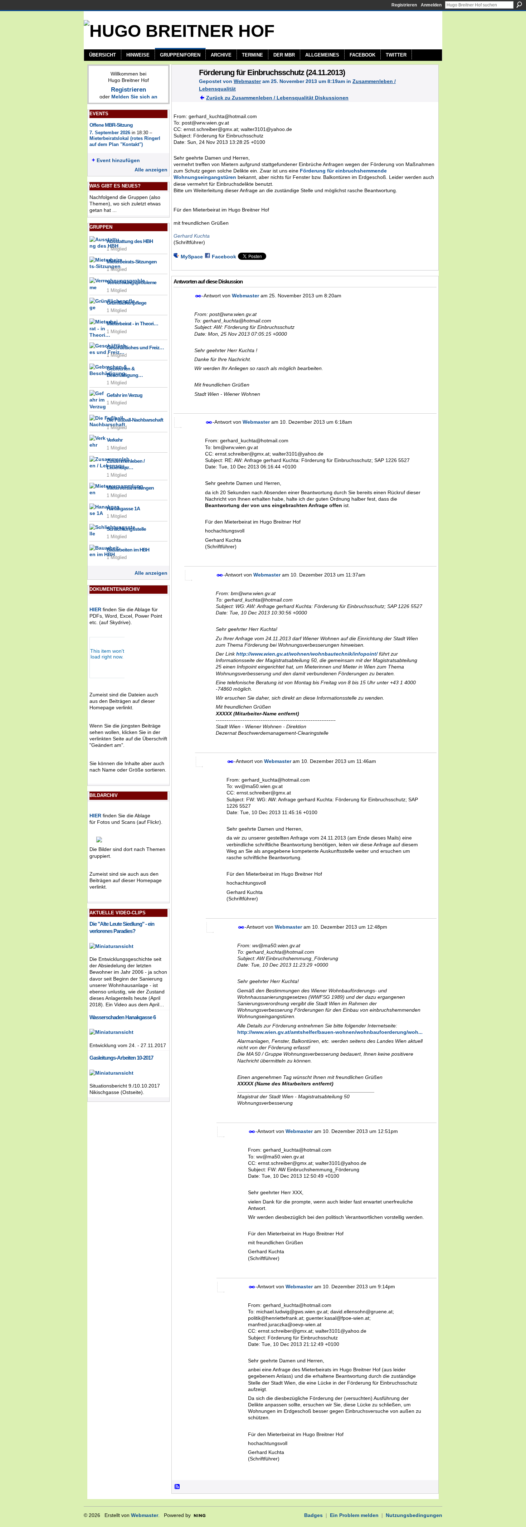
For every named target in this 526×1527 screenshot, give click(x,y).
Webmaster (247, 81)
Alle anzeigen (151, 169)
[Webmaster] (183, 87)
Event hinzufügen (118, 160)
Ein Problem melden (354, 1515)
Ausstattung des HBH (130, 241)
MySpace (192, 256)
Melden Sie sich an (134, 96)
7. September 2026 (109, 132)
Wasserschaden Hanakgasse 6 (122, 1017)
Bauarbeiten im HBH (128, 550)
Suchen (519, 4)
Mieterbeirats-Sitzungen (132, 261)
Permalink (198, 296)
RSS (177, 1487)
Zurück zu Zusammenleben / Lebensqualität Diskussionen (277, 98)
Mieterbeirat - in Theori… (132, 323)
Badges (313, 1515)
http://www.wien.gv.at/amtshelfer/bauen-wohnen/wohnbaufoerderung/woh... (330, 1032)
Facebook (224, 256)
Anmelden (431, 5)
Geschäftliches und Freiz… (135, 347)
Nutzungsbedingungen (414, 1515)
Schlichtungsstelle (126, 529)
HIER (95, 609)
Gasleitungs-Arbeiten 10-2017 (121, 1058)
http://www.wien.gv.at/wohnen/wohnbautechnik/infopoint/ (307, 654)
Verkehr (114, 440)
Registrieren (404, 5)
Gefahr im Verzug (124, 395)
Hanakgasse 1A (123, 508)
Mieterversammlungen (130, 488)
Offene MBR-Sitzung (111, 125)
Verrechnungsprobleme (131, 282)
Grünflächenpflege (126, 303)
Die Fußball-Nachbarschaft (135, 420)
